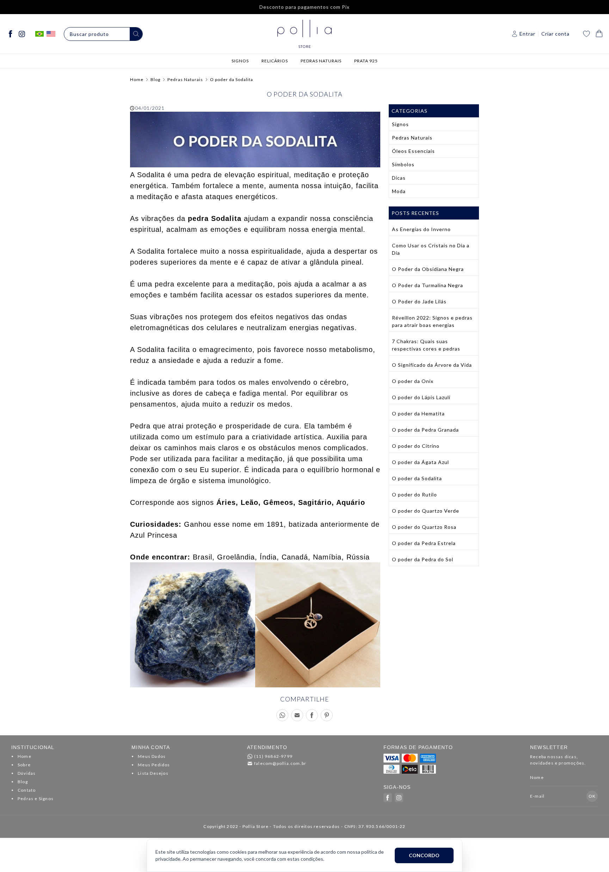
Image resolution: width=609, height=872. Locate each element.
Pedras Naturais (185, 79)
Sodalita (151, 175)
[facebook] (11, 34)
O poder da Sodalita (231, 79)
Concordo (424, 855)
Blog (155, 79)
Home (136, 79)
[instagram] (22, 34)
